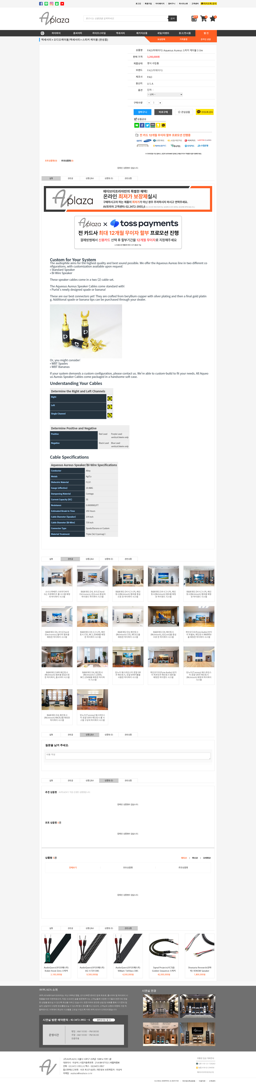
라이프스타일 (99, 33)
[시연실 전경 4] (197, 1045)
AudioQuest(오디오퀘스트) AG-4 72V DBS (92, 969)
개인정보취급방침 (188, 1081)
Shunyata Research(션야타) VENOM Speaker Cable (199, 971)
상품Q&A (90, 178)
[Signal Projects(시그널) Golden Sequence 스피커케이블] (164, 948)
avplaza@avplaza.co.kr (81, 1073)
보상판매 (161, 39)
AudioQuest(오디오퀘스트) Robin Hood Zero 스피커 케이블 (56, 971)
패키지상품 (141, 33)
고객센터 (195, 4)
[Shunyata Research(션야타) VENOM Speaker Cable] (199, 948)
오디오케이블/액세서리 (67, 39)
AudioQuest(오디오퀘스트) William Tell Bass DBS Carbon (128, 971)
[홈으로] (42, 32)
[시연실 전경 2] (197, 1017)
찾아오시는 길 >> (104, 1020)
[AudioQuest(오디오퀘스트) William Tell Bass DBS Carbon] (128, 948)
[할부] (171, 143)
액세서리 (120, 33)
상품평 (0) (109, 178)
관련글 (70, 178)
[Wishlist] (213, 20)
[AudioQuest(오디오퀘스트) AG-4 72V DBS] (92, 948)
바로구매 (163, 112)
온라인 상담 (206, 39)
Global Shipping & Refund (166, 1081)
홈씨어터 (77, 33)
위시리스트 (183, 4)
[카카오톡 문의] (209, 3)
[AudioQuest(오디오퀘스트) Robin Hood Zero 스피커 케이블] (56, 948)
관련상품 (128, 178)
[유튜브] (62, 3)
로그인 (138, 4)
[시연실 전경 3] (160, 1045)
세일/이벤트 (163, 33)
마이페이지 (160, 4)
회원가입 (148, 4)
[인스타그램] (51, 3)
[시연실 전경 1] (160, 1017)
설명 (51, 178)
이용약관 (202, 1081)
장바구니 (171, 4)
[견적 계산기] (194, 19)
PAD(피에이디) (155, 70)
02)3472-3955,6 (76, 1066)
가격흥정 (183, 39)
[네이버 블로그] (46, 3)
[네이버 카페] (57, 3)
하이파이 (56, 33)
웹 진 (206, 33)
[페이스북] (41, 3)
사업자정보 (115, 1063)
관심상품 (185, 112)
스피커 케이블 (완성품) (95, 39)
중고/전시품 (185, 33)
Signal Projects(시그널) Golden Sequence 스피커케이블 (164, 971)
